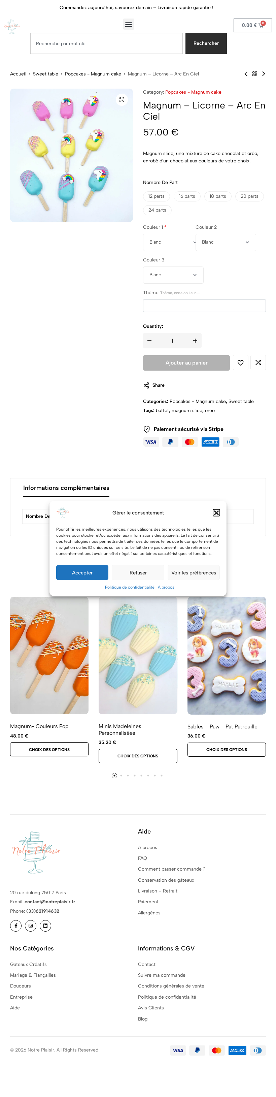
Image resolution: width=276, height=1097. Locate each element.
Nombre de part (160, 182)
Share (158, 385)
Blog (142, 1019)
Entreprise (21, 997)
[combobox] (106, 43)
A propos (166, 587)
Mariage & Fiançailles (33, 975)
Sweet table (45, 74)
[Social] (16, 926)
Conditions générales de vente (171, 986)
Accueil (18, 74)
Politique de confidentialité (129, 587)
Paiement (148, 902)
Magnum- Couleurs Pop (39, 726)
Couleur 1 (155, 227)
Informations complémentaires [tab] (66, 488)
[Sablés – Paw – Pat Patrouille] (226, 656)
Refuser (138, 572)
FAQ (142, 858)
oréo (210, 410)
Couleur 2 (206, 227)
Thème (171, 292)
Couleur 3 (153, 260)
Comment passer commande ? (172, 869)
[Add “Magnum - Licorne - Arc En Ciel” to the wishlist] (240, 362)
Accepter (82, 572)
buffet (162, 410)
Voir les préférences (193, 572)
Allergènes (149, 913)
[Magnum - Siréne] (263, 73)
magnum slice (187, 410)
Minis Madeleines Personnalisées (120, 729)
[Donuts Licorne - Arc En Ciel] (246, 73)
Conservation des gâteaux (166, 880)
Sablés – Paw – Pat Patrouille (222, 726)
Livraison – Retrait (157, 891)
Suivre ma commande (161, 975)
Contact (147, 964)
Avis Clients (151, 1008)
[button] (216, 512)
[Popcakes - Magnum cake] (254, 73)
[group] (49, 656)
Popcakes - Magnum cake (93, 74)
